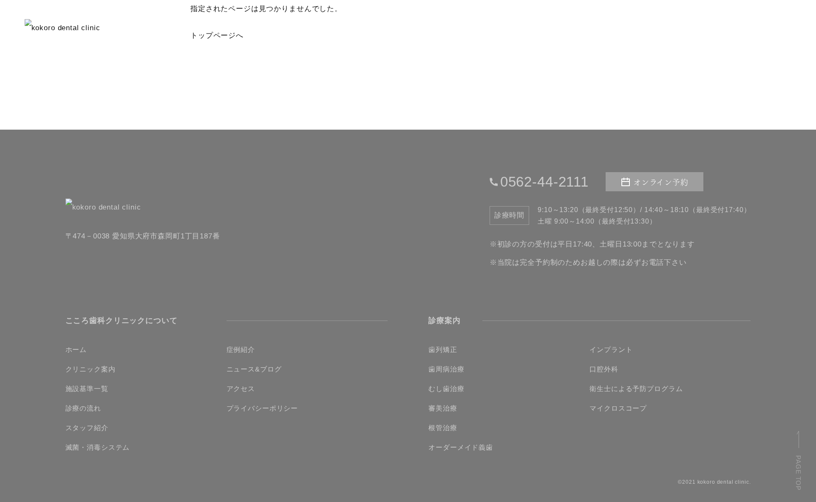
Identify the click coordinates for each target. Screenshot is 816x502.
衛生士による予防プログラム (636, 388)
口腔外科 (603, 369)
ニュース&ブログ (254, 369)
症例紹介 (241, 349)
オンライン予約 (661, 24)
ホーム (76, 349)
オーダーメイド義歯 (460, 447)
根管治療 (442, 427)
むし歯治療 (446, 388)
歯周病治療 (446, 369)
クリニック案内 (90, 369)
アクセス (241, 388)
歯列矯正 (442, 349)
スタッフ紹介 (86, 427)
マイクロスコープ (618, 408)
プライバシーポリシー (262, 408)
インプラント (610, 349)
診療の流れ (83, 408)
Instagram (743, 24)
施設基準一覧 (86, 388)
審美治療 (442, 408)
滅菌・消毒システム (97, 447)
